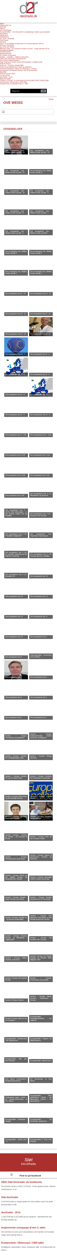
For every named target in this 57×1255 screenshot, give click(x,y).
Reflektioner (4, 37)
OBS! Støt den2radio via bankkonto (13, 58)
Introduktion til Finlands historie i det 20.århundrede (18, 70)
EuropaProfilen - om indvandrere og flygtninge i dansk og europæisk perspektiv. (25, 32)
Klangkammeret (6, 53)
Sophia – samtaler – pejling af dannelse (14, 57)
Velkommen (29, 9)
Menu (2, 23)
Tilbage (51, 99)
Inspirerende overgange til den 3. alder (14, 84)
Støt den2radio (5, 79)
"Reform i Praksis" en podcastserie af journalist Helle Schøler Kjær (24, 80)
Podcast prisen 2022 (7, 74)
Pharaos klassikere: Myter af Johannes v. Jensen (18, 69)
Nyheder (3, 27)
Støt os (2, 28)
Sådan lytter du (5, 25)
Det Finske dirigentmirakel (9, 60)
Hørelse (3, 42)
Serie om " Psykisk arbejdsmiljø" (12, 65)
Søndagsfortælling (6, 50)
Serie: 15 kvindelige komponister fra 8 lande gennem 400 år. (22, 43)
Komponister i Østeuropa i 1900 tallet (13, 82)
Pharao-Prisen (5, 64)
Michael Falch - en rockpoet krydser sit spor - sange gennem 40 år (24, 48)
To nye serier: (5, 75)
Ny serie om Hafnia (7, 47)
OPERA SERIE (5, 52)
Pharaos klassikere (7, 45)
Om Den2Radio (5, 30)
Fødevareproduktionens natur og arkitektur (16, 67)
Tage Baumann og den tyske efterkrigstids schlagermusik (21, 62)
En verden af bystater (8, 55)
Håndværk (4, 35)
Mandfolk (3, 72)
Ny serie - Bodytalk (7, 38)
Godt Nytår (4, 40)
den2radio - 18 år (6, 77)
